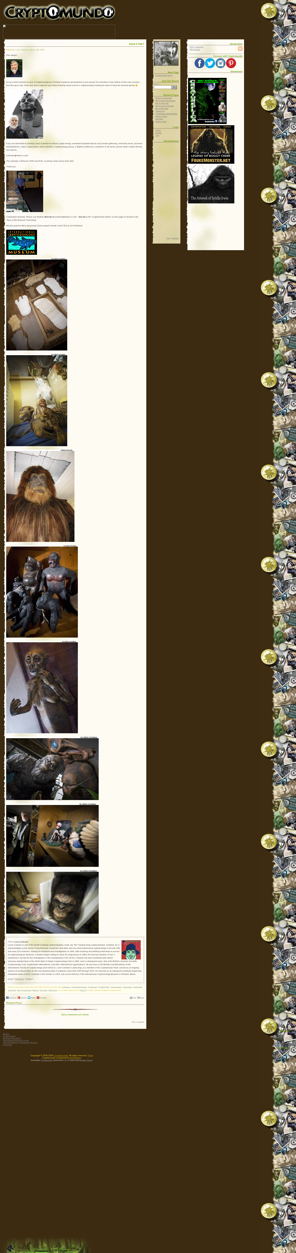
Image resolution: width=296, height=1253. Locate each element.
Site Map (159, 119)
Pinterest (42, 997)
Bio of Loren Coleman (164, 106)
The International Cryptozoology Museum (20, 1043)
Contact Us (160, 111)
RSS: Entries (195, 50)
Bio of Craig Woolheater (165, 101)
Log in (158, 130)
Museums (35, 990)
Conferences (66, 987)
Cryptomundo (30, 4)
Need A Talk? (136, 44)
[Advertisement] (172, 31)
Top (133, 1022)
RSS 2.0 (83, 990)
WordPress (75, 1058)
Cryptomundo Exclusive (79, 987)
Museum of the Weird (12, 1038)
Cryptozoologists (116, 987)
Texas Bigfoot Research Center (16, 1040)
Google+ (23, 997)
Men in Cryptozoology (24, 990)
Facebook (19, 979)
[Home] (166, 53)
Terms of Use (160, 122)
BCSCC (6, 1034)
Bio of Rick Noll (161, 109)
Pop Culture (43, 990)
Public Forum (52, 990)
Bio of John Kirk (162, 103)
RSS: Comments (197, 47)
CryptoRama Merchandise (166, 114)
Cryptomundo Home (163, 75)
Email (10, 979)
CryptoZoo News (103, 987)
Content (140, 1022)
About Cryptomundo (163, 98)
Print (134, 997)
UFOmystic (7, 1045)
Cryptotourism (92, 987)
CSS (157, 135)
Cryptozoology (127, 987)
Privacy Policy (161, 116)
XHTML (158, 133)
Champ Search (9, 1036)
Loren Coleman (21, 942)
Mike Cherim (87, 1060)
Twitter (29, 979)
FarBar (287, 1051)
